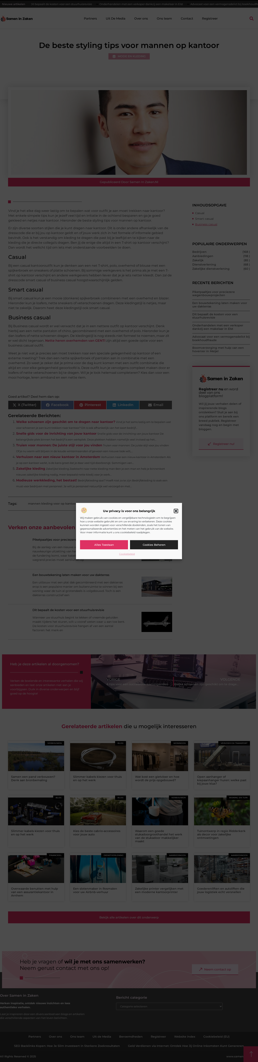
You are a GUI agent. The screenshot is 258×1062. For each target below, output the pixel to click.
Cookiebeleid (127, 553)
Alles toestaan (104, 544)
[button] (176, 511)
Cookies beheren (154, 544)
